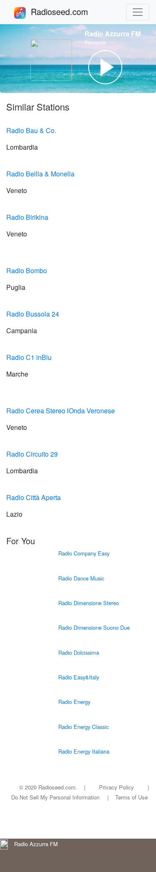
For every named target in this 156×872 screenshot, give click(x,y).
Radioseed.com (69, 11)
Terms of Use (131, 797)
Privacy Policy (116, 787)
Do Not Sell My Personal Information (55, 797)
